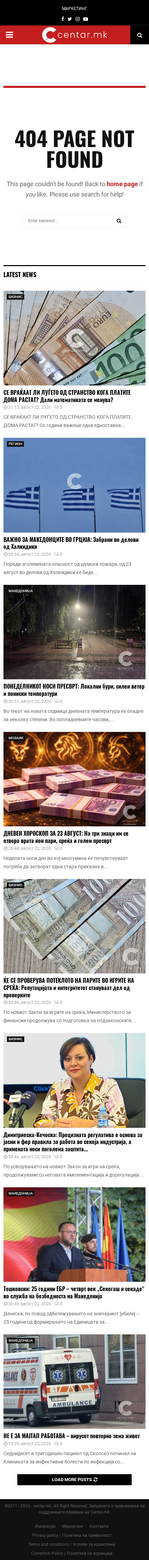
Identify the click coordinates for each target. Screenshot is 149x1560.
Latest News (19, 274)
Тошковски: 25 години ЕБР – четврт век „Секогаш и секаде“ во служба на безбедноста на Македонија (73, 1292)
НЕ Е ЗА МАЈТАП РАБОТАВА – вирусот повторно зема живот (71, 1436)
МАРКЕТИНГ (74, 8)
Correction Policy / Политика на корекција (72, 1553)
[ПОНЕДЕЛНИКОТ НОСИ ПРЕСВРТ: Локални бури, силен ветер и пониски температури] (74, 632)
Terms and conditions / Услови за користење (71, 1544)
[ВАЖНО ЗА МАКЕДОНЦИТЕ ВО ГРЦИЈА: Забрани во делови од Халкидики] (74, 485)
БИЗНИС (16, 297)
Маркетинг (72, 1526)
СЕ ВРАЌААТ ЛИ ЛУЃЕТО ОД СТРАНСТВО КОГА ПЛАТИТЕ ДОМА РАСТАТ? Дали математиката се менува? (67, 396)
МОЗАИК (16, 738)
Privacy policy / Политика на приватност (72, 1535)
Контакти (99, 1526)
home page (122, 184)
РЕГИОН (15, 444)
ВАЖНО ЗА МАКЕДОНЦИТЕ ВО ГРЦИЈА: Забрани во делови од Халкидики (71, 543)
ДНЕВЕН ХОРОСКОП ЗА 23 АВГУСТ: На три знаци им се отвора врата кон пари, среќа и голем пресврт (66, 837)
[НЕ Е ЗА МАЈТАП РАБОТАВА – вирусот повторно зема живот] (74, 1381)
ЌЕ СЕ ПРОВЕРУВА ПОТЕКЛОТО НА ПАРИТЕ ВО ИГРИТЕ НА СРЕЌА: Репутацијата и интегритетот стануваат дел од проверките (68, 987)
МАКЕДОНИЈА (21, 591)
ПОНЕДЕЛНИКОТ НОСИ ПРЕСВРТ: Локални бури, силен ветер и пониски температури (73, 690)
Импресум (45, 1526)
